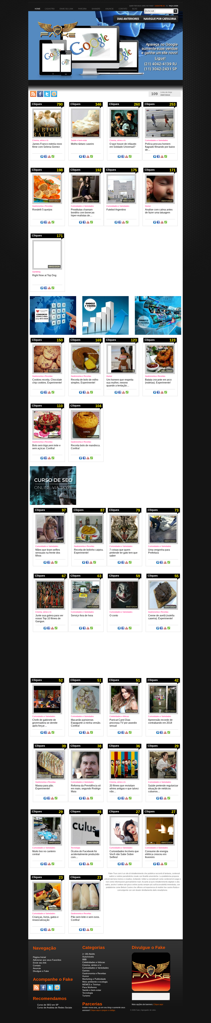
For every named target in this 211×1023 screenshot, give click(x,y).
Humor (148, 206)
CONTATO (123, 8)
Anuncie (37, 968)
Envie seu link (39, 962)
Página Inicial (39, 957)
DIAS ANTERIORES (128, 19)
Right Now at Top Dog (44, 275)
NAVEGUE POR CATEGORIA (159, 19)
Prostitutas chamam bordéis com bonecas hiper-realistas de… (82, 212)
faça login (173, 6)
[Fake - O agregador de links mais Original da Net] (151, 990)
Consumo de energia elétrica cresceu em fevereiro (156, 854)
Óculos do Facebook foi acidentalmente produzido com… (85, 854)
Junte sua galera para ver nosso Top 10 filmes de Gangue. (49, 618)
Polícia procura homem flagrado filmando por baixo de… (160, 147)
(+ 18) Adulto (88, 954)
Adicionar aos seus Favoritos (47, 960)
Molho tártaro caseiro (82, 144)
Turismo (86, 995)
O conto (114, 615)
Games (85, 970)
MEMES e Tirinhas (91, 984)
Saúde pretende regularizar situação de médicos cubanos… (163, 788)
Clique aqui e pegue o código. (103, 1010)
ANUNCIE (109, 8)
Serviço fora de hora (82, 615)
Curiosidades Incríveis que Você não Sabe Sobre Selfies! (124, 854)
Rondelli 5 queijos (42, 209)
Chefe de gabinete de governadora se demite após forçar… (44, 723)
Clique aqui (158, 1004)
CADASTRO (50, 8)
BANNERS (96, 8)
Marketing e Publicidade (94, 979)
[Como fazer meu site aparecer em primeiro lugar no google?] (105, 334)
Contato (37, 965)
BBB (84, 959)
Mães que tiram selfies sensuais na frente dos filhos (47, 552)
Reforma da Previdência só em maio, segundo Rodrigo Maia (86, 788)
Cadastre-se (160, 6)
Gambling (36, 272)
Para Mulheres (89, 987)
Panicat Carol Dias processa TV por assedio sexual (123, 723)
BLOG (134, 8)
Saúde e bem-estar (79, 140)
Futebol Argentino (116, 209)
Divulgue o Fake (41, 971)
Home (37, 8)
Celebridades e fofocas (119, 716)
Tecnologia (75, 848)
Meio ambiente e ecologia (95, 981)
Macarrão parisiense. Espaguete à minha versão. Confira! (86, 723)
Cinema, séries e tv (40, 140)
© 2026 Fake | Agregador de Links (143, 1010)
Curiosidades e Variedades (156, 140)
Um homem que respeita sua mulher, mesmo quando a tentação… (119, 382)
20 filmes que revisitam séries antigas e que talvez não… (124, 788)
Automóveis (88, 956)
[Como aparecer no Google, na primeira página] (158, 334)
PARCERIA (82, 8)
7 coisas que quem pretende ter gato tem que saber (123, 552)
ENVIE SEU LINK (66, 8)
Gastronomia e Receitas (42, 206)
